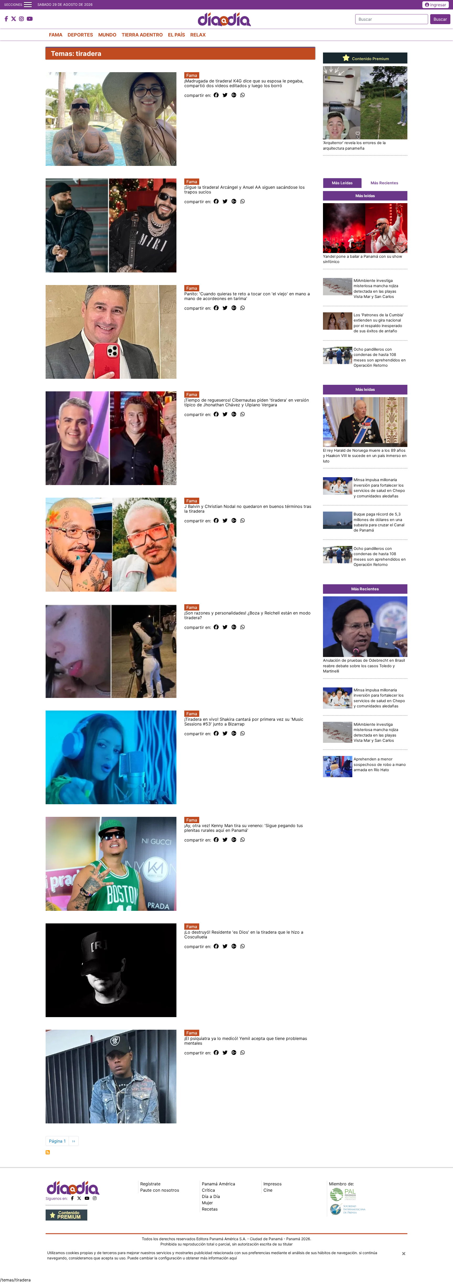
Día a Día (211, 1196)
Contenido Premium (370, 58)
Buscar (440, 19)
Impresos (272, 1183)
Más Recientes (384, 183)
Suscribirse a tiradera (48, 1152)
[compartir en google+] (234, 95)
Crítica (208, 1190)
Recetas (210, 1209)
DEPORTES (80, 35)
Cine (267, 1190)
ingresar (438, 4)
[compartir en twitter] (225, 95)
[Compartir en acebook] (216, 95)
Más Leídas (342, 183)
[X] (79, 1198)
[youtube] (87, 1198)
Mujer (207, 1202)
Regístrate (150, 1183)
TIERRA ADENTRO (142, 35)
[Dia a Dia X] (14, 19)
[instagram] (94, 1198)
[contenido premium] (66, 1214)
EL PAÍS (176, 35)
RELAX (198, 35)
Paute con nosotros (159, 1190)
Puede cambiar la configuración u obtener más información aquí (182, 1258)
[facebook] (72, 1198)
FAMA (55, 35)
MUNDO (107, 35)
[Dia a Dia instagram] (22, 19)
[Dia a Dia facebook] (7, 19)
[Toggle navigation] (27, 4)
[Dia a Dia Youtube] (30, 19)
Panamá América (218, 1183)
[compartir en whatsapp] (242, 95)
